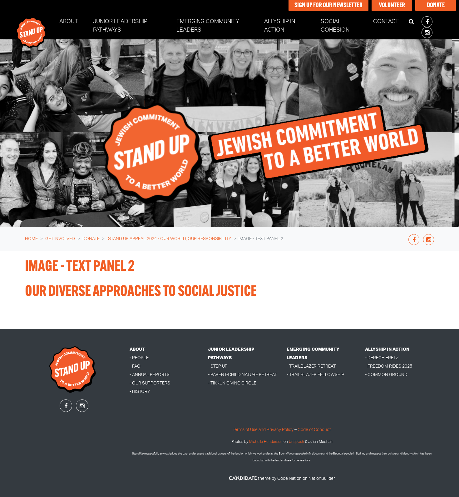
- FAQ (135, 366)
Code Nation (289, 478)
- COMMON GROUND (386, 374)
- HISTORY (140, 391)
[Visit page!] (427, 22)
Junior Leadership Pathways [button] (120, 26)
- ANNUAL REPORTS (150, 374)
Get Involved (60, 239)
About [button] (68, 21)
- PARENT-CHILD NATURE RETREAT (242, 374)
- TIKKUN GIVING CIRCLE (232, 383)
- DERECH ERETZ (381, 357)
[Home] (31, 27)
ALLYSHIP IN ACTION (387, 349)
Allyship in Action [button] (279, 26)
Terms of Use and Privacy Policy (263, 429)
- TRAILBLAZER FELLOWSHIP (315, 374)
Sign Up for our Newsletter (328, 6)
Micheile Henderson (266, 442)
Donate (436, 6)
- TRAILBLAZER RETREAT (311, 366)
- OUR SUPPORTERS (150, 383)
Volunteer (392, 6)
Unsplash (296, 442)
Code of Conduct (314, 429)
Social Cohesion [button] (335, 26)
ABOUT (137, 349)
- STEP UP (218, 366)
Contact (386, 21)
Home (31, 239)
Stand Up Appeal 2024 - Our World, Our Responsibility (169, 239)
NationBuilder (321, 478)
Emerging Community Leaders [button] (207, 26)
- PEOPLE (139, 357)
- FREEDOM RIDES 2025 (388, 366)
